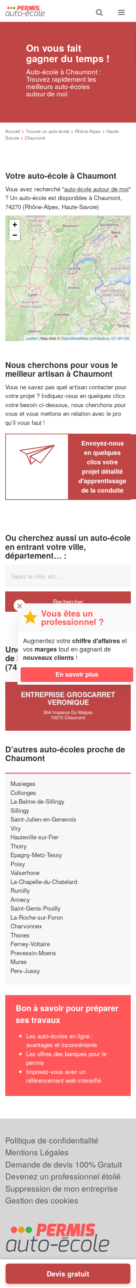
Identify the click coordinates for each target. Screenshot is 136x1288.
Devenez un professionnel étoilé (63, 1176)
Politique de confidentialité (51, 1140)
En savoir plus (76, 674)
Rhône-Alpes (88, 131)
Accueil (12, 131)
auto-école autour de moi (96, 188)
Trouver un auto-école (47, 131)
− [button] (15, 235)
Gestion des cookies (41, 1200)
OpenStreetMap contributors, (86, 338)
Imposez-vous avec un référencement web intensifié (63, 1076)
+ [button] (15, 224)
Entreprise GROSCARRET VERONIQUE (68, 698)
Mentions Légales (37, 1152)
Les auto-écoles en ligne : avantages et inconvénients (61, 1040)
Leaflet (31, 338)
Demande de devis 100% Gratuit (63, 1164)
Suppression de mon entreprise (61, 1188)
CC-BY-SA (120, 338)
